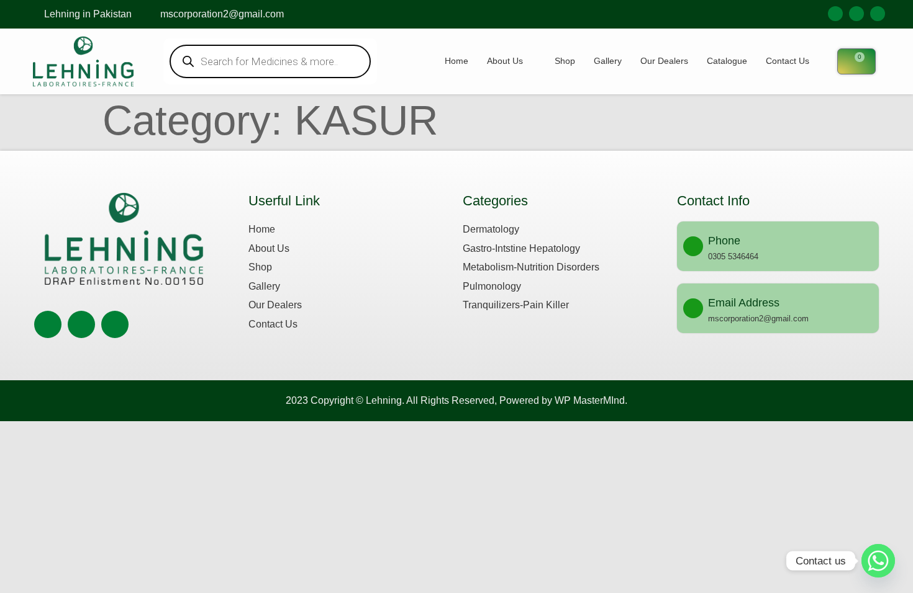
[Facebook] (835, 13)
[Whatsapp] (878, 560)
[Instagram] (856, 13)
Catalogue (727, 61)
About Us (505, 61)
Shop (565, 61)
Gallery (608, 61)
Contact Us (787, 61)
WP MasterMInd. (591, 400)
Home (456, 61)
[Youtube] (877, 13)
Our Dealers (664, 61)
